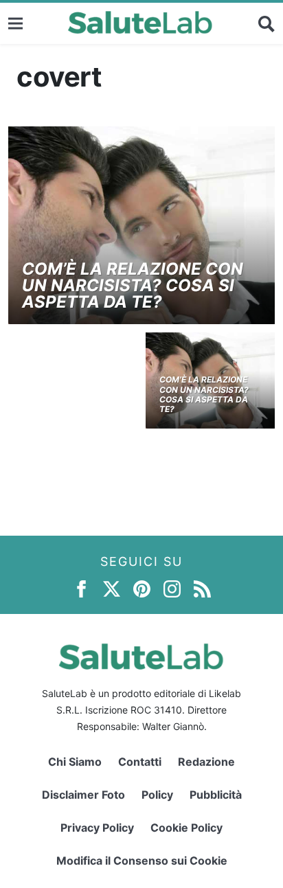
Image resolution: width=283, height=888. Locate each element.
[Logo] (140, 23)
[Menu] (15, 23)
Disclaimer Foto (83, 794)
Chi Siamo (75, 762)
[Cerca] (266, 23)
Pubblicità (216, 794)
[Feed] (202, 588)
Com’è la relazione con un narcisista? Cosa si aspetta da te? (132, 285)
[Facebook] (81, 588)
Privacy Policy (97, 827)
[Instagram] (172, 588)
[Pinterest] (141, 588)
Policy (157, 794)
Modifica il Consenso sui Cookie (141, 860)
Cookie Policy (186, 827)
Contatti (139, 762)
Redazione (206, 762)
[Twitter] (111, 588)
